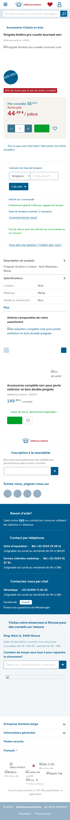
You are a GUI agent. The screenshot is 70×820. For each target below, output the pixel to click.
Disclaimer (25, 813)
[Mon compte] (59, 4)
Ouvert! (26, 602)
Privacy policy (43, 813)
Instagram (27, 494)
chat (44, 581)
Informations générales (19, 732)
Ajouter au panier (41, 128)
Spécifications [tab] (24, 293)
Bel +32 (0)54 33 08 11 (46, 546)
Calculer (16, 186)
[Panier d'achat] (65, 2)
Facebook (17, 494)
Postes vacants (14, 741)
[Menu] (7, 3)
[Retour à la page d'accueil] (28, 4)
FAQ (21, 520)
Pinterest (37, 494)
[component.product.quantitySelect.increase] (28, 128)
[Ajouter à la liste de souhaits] (55, 128)
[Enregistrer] (62, 665)
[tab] (35, 266)
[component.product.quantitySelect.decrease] (11, 128)
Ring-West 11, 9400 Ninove (22, 635)
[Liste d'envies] (50, 4)
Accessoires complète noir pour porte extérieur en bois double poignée (34, 387)
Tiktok (8, 494)
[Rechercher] (63, 13)
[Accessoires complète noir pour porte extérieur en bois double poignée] (35, 331)
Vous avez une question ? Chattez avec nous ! (35, 245)
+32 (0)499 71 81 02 (34, 589)
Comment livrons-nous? (23, 217)
